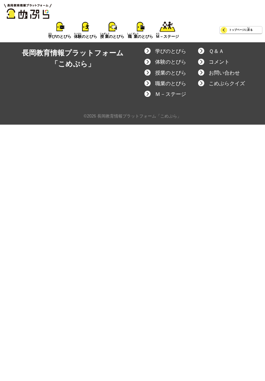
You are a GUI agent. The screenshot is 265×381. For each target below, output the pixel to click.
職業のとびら (170, 83)
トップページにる (241, 29)
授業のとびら (170, 73)
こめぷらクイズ (227, 83)
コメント (219, 62)
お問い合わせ (224, 73)
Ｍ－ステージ (170, 94)
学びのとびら (170, 51)
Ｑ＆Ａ (216, 51)
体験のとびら (170, 62)
